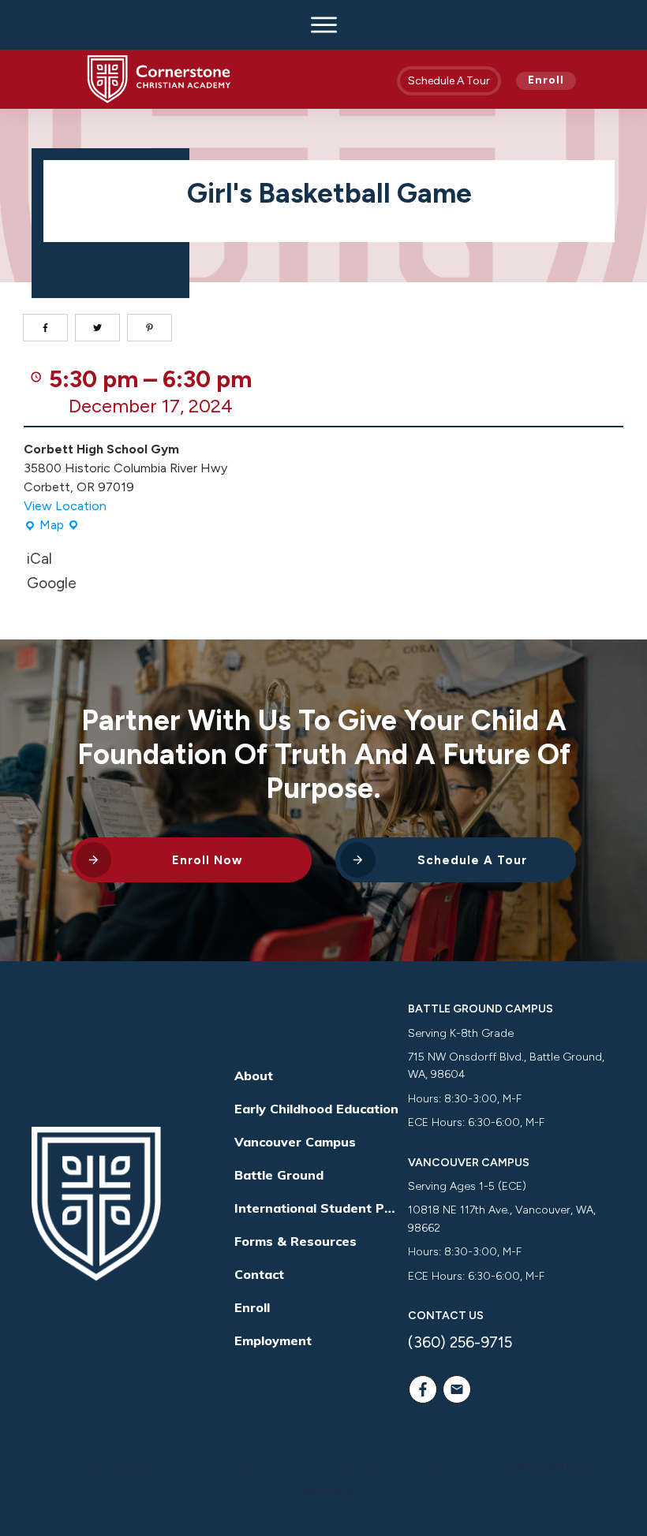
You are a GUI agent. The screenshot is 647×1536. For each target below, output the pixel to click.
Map (46, 526)
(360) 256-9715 (460, 1342)
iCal (39, 559)
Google (52, 583)
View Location (65, 505)
